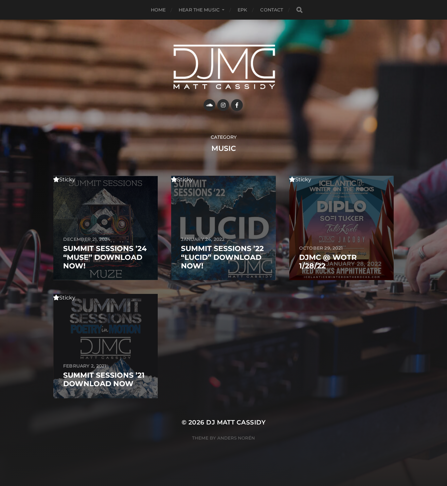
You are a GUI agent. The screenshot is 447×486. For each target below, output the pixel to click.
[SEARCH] (299, 10)
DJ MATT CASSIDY (235, 422)
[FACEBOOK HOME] (237, 105)
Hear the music (199, 10)
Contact (271, 10)
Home (158, 10)
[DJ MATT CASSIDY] (223, 67)
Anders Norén (236, 438)
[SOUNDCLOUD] (209, 105)
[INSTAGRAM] (223, 105)
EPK (242, 10)
